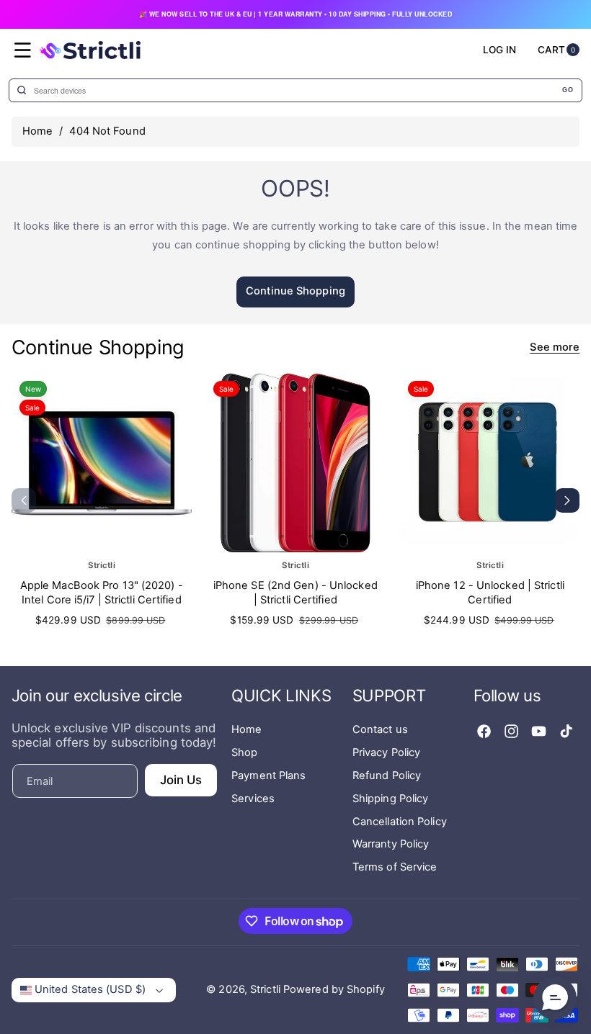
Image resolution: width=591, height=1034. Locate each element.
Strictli (265, 989)
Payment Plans (268, 775)
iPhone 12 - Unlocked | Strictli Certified (490, 592)
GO (567, 90)
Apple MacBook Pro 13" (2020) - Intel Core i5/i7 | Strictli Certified (101, 592)
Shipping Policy (390, 798)
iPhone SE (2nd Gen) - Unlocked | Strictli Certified (295, 592)
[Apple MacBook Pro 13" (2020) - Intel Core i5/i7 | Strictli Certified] (102, 463)
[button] (23, 50)
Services (253, 798)
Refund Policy (386, 775)
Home (37, 131)
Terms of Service (394, 866)
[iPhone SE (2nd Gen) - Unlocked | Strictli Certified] (295, 463)
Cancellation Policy (399, 821)
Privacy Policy (386, 752)
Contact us (380, 729)
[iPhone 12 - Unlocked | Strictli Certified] (490, 463)
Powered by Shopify (334, 989)
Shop (244, 752)
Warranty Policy (391, 843)
